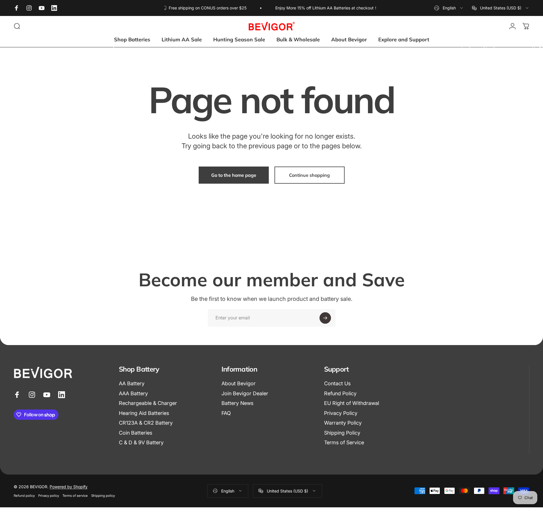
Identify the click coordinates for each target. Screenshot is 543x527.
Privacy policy (48, 496)
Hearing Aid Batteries (144, 413)
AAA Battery (133, 393)
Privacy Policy (340, 413)
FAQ (226, 413)
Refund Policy (340, 393)
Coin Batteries (135, 433)
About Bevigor (238, 383)
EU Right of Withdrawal (351, 403)
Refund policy (24, 496)
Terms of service (75, 496)
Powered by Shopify (69, 486)
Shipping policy (103, 496)
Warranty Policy (343, 423)
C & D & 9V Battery (141, 442)
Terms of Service (344, 442)
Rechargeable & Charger (148, 403)
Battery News (237, 403)
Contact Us (337, 383)
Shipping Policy (342, 433)
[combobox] (449, 8)
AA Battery (132, 383)
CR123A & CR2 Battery (146, 423)
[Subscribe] (325, 318)
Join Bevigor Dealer (244, 393)
